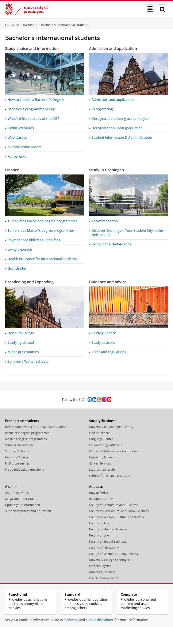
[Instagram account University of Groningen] (104, 399)
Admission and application (113, 48)
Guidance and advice (107, 282)
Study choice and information (32, 48)
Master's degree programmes (26, 439)
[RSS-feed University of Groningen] (99, 399)
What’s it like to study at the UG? (33, 118)
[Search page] (162, 9)
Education (12, 25)
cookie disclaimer (100, 620)
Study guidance (104, 333)
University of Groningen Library (111, 427)
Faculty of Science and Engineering (113, 554)
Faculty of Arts (99, 523)
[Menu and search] (150, 9)
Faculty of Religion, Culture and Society (116, 517)
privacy (72, 620)
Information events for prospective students (36, 427)
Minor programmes (23, 352)
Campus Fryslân (100, 566)
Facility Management (103, 578)
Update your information (22, 505)
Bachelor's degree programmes (27, 433)
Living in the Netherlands (111, 244)
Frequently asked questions (24, 469)
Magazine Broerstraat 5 (21, 499)
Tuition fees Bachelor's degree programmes (42, 221)
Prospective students (22, 421)
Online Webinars (21, 128)
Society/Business (102, 421)
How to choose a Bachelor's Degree (36, 99)
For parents (17, 156)
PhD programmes (17, 463)
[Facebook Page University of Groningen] (90, 399)
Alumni (10, 487)
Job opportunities (101, 499)
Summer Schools (17, 451)
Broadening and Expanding (29, 282)
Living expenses (20, 249)
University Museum (102, 457)
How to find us (99, 493)
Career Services (100, 463)
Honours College (21, 333)
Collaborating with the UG (107, 445)
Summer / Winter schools (28, 361)
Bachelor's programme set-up (31, 109)
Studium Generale (102, 469)
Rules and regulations (109, 352)
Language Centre (101, 439)
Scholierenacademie (19, 445)
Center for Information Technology (113, 451)
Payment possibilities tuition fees (34, 240)
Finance (12, 170)
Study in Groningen (106, 170)
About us (96, 487)
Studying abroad (21, 342)
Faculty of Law (99, 535)
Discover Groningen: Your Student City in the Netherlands (127, 232)
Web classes (17, 137)
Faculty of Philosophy (104, 548)
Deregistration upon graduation (117, 128)
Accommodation (105, 221)
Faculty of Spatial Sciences (107, 541)
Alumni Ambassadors (25, 147)
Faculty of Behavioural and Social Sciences (119, 511)
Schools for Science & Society (109, 476)
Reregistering (102, 109)
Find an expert (99, 433)
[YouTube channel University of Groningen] (109, 399)
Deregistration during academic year (121, 118)
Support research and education (28, 511)
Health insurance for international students (42, 259)
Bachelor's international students (64, 25)
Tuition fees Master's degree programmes (41, 230)
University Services (102, 572)
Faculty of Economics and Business (113, 505)
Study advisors (103, 342)
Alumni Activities (17, 493)
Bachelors (30, 25)
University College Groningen (109, 560)
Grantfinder (17, 268)
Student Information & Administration (122, 137)
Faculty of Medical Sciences (108, 529)
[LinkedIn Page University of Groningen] (94, 399)
